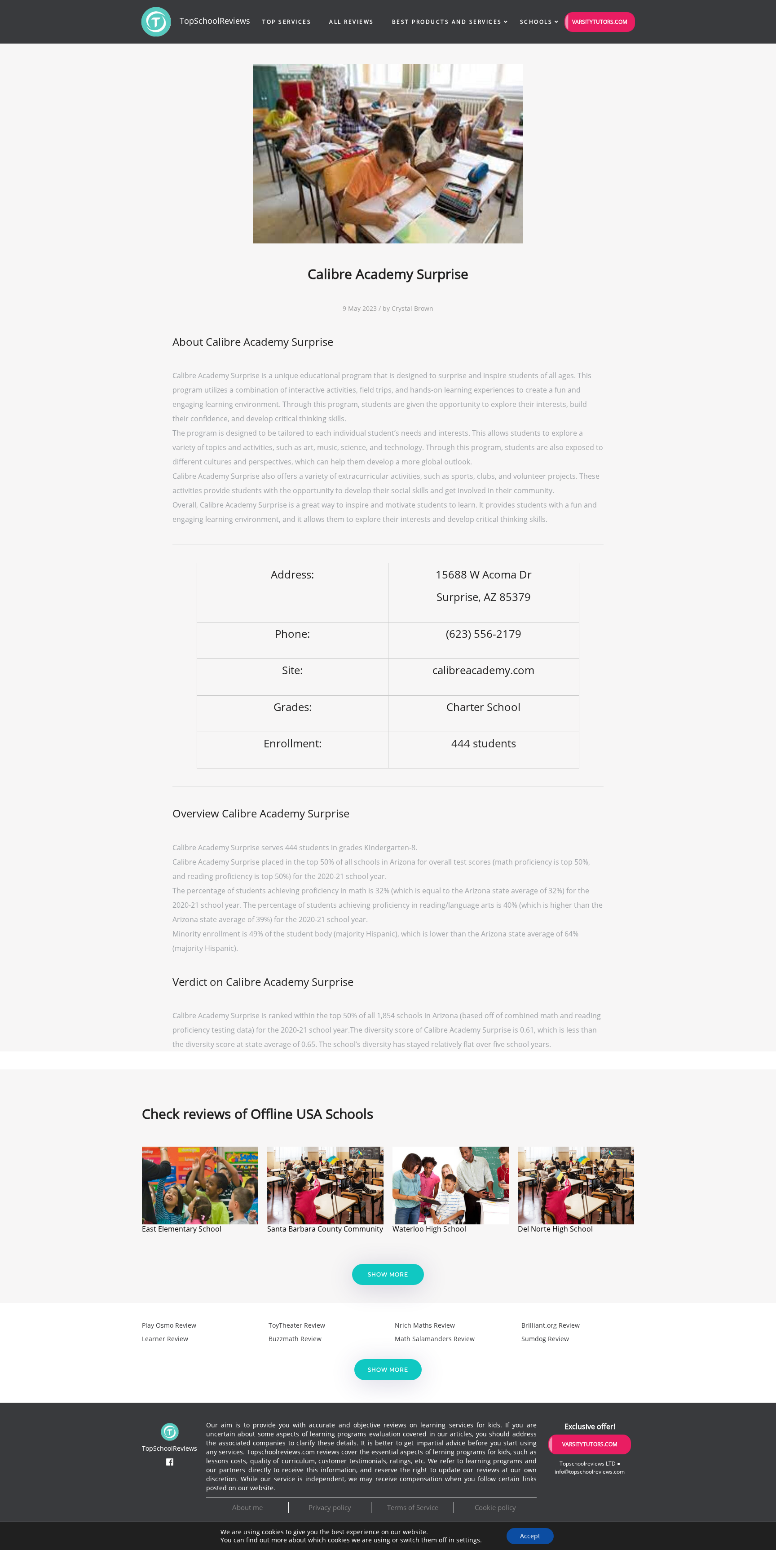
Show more (388, 1274)
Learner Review (165, 1338)
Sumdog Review (545, 1338)
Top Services (286, 22)
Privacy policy (330, 1507)
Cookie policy (495, 1507)
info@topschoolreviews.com (590, 1471)
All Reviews (351, 22)
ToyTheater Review (297, 1325)
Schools (536, 22)
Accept (530, 1536)
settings (468, 1540)
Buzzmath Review (295, 1338)
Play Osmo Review (169, 1325)
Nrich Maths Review (425, 1325)
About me (247, 1507)
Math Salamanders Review (435, 1338)
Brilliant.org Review (550, 1325)
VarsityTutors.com (599, 22)
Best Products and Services (447, 22)
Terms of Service (412, 1507)
